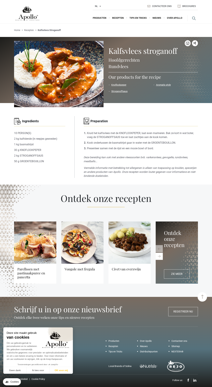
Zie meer (177, 274)
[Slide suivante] (159, 256)
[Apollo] (27, 13)
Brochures (189, 6)
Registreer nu (183, 311)
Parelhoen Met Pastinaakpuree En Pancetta (31, 273)
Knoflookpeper (118, 84)
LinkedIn (194, 380)
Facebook (188, 380)
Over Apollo (146, 341)
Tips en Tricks (115, 351)
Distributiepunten (149, 351)
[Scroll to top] (202, 297)
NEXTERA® (177, 351)
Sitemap (175, 346)
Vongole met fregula (80, 269)
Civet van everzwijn (126, 269)
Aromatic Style (163, 84)
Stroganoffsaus (119, 91)
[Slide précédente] (159, 248)
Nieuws (144, 346)
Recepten (113, 346)
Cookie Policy (38, 379)
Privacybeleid (21, 379)
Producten (113, 341)
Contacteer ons (162, 6)
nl (96, 6)
